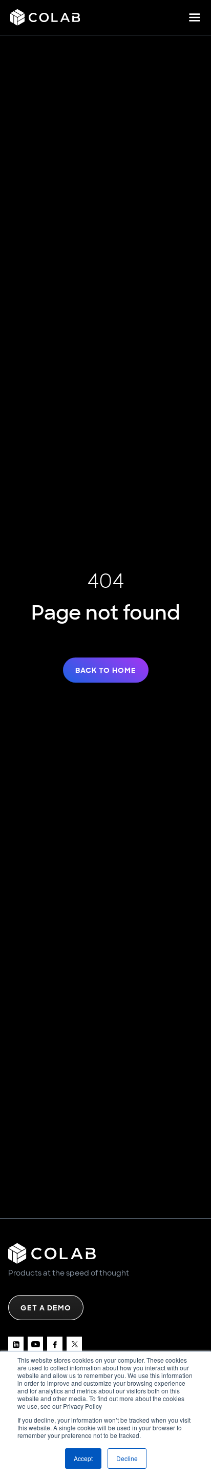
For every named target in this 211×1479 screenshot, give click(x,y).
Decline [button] (127, 1458)
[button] (194, 17)
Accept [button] (83, 1458)
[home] (45, 17)
